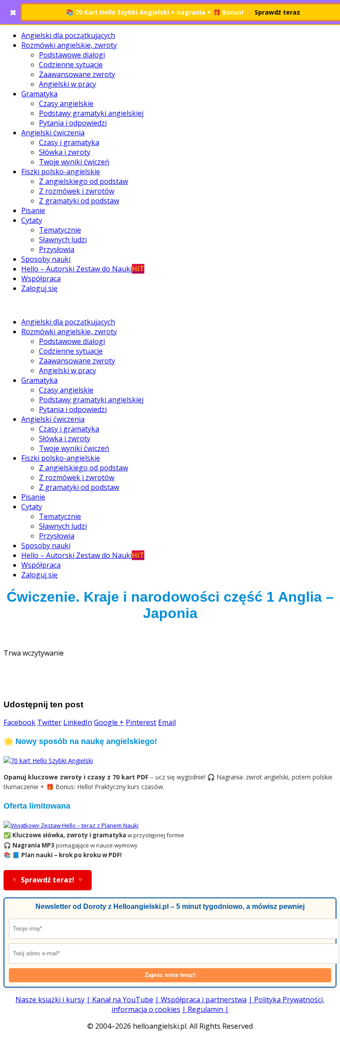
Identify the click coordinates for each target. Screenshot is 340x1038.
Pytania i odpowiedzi (73, 123)
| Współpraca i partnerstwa (201, 999)
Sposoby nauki (45, 259)
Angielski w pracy (67, 84)
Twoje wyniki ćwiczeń (74, 162)
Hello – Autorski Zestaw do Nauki (82, 269)
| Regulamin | (205, 1009)
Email (167, 722)
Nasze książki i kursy (50, 999)
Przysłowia (56, 249)
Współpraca (41, 278)
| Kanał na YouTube (119, 999)
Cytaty (31, 220)
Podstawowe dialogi (72, 55)
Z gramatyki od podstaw (79, 201)
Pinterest (141, 722)
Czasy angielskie (66, 103)
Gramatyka (39, 94)
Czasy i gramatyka (69, 142)
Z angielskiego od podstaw (83, 181)
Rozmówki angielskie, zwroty (69, 45)
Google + (109, 722)
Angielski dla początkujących (68, 35)
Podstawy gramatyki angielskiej (91, 113)
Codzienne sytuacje (71, 64)
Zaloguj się (39, 288)
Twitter (49, 722)
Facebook (19, 722)
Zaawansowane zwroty (77, 74)
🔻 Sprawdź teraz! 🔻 (47, 880)
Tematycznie (60, 230)
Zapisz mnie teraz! (170, 975)
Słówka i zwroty (64, 152)
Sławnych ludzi (63, 239)
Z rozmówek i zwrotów (76, 191)
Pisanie (33, 210)
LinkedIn (77, 722)
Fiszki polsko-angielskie (60, 171)
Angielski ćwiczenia (53, 132)
